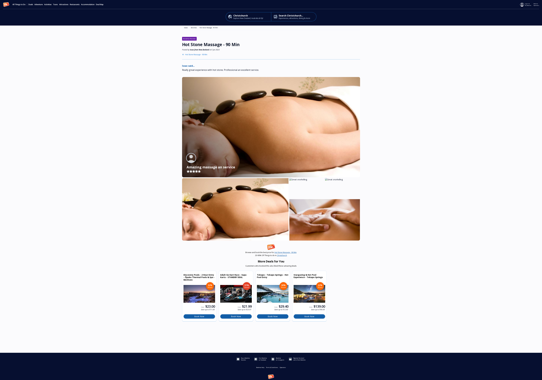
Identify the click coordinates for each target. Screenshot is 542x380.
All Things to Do (19, 4)
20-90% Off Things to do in (271, 255)
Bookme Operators (536, 4)
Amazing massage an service (211, 167)
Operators (283, 367)
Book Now (199, 316)
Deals (30, 4)
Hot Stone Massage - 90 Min (209, 28)
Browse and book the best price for (271, 252)
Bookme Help (260, 367)
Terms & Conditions (272, 367)
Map (101, 4)
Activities (194, 28)
